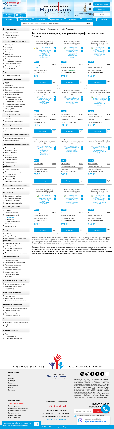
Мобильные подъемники (13, 198)
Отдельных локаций (11, 33)
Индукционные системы (12, 72)
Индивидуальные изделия (13, 338)
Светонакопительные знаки (14, 121)
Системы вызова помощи (13, 172)
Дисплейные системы (12, 111)
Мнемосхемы (9, 85)
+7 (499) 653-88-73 (60, 410)
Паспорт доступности (12, 35)
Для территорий (10, 68)
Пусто (102, 14)
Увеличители (9, 54)
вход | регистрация (101, 4)
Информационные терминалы (15, 185)
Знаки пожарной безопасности (15, 262)
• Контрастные (9, 219)
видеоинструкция (55, 48)
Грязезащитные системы (13, 125)
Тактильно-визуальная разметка (16, 144)
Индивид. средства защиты (13, 286)
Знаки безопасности (11, 256)
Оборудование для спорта (13, 243)
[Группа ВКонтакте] (82, 374)
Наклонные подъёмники (12, 201)
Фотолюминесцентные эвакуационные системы (13, 115)
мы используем (16, 425)
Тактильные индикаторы (13, 148)
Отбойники (8, 224)
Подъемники (8, 192)
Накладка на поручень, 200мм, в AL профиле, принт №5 (99, 142)
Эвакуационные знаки (12, 274)
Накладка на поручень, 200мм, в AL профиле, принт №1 (44, 92)
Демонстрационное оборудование (16, 308)
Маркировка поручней (12, 215)
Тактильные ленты (11, 157)
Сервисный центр (14, 415)
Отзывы (11, 387)
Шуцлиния (8, 155)
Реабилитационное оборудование (16, 253)
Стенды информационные (13, 106)
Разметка (8, 119)
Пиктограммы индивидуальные (15, 104)
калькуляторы (41, 20)
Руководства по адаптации (18, 408)
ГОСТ (7, 83)
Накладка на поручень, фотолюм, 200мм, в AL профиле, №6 (44, 43)
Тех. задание (38, 65)
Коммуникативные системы (13, 181)
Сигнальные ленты (11, 159)
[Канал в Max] (107, 374)
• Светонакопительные (12, 221)
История (11, 378)
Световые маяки (10, 174)
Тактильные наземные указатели (15, 301)
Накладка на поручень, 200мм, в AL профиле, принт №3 (71, 92)
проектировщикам (57, 20)
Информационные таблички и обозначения (14, 326)
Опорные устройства (11, 207)
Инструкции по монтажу (17, 410)
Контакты (11, 390)
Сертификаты (13, 385)
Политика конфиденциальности (97, 427)
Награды (11, 380)
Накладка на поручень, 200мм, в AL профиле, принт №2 (99, 92)
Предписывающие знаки (13, 265)
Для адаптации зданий (12, 66)
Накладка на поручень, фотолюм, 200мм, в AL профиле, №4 (72, 191)
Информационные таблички (14, 92)
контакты (104, 20)
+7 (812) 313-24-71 (63, 416)
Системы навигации (11, 319)
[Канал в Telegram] (102, 374)
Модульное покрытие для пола (15, 131)
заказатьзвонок (10, 15)
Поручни (8, 210)
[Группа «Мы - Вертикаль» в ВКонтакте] (87, 374)
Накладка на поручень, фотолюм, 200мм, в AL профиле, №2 (72, 43)
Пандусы (6, 230)
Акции (7, 334)
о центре (9, 20)
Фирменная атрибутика (12, 304)
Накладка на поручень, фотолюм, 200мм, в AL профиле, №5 (99, 191)
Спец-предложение (10, 330)
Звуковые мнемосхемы (12, 140)
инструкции (73, 20)
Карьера (11, 383)
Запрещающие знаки (11, 260)
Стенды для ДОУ (10, 109)
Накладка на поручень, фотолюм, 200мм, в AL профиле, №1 (44, 191)
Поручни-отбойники (11, 213)
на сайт (89, 20)
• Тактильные (9, 217)
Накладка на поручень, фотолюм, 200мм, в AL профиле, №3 (99, 43)
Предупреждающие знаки (13, 270)
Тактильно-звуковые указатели (15, 138)
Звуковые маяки (10, 176)
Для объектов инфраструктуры (15, 284)
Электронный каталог (16, 403)
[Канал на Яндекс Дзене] (97, 374)
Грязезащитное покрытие (13, 128)
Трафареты (8, 277)
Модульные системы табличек (14, 88)
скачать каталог (25, 20)
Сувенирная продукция (12, 313)
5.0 (37, 48)
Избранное (101, 9)
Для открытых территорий (13, 61)
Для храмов (8, 49)
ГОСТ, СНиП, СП (14, 418)
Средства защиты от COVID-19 (15, 280)
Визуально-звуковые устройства (11, 166)
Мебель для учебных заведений (15, 246)
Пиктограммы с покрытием (13, 99)
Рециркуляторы (10, 289)
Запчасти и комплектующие (14, 298)
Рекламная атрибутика (12, 310)
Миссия (11, 376)
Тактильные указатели (12, 79)
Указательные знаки (11, 272)
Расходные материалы (12, 292)
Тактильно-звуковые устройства (16, 134)
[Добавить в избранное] (54, 82)
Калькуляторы (13, 413)
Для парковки (9, 59)
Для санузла (9, 45)
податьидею (21, 15)
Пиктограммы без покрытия (14, 102)
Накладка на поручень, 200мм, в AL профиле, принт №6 (44, 142)
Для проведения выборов (13, 56)
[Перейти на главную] (64, 9)
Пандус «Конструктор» (12, 236)
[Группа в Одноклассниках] (92, 374)
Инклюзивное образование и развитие (14, 240)
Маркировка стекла (11, 162)
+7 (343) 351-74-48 (62, 413)
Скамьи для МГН (10, 226)
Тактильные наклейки (12, 95)
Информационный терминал (14, 189)
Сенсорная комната (11, 250)
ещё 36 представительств (56, 419)
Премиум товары (10, 336)
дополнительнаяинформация (55, 51)
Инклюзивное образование (13, 248)
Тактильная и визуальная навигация (16, 322)
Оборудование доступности (14, 41)
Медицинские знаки (11, 267)
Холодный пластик (11, 152)
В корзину (42, 82)
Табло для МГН (10, 179)
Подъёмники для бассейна (13, 203)
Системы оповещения (12, 169)
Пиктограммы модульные (13, 97)
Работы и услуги (10, 296)
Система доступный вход (13, 63)
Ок (36, 424)
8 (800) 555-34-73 (14, 3)
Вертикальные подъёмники (13, 196)
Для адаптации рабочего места (15, 52)
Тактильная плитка (11, 150)
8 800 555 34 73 (56, 406)
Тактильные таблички (12, 90)
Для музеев (8, 47)
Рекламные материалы (12, 315)
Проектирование (10, 29)
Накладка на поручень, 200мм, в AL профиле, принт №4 (71, 142)
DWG (54, 65)
